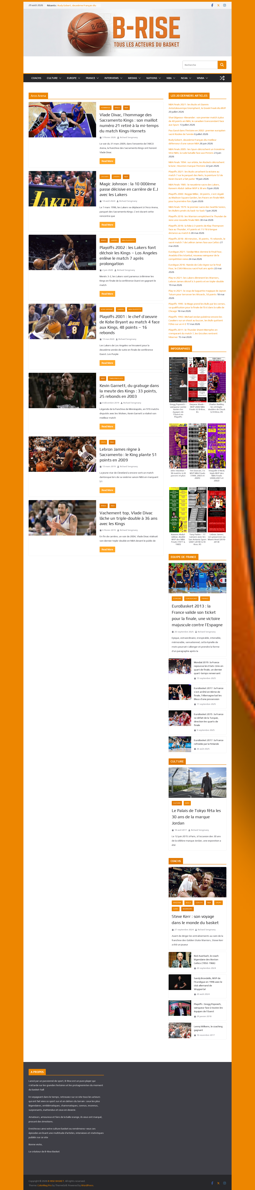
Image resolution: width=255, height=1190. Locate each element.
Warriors (187, 909)
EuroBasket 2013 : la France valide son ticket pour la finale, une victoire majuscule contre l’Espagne (197, 615)
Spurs (218, 903)
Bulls (188, 903)
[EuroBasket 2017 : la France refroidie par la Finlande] (180, 744)
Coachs (199, 903)
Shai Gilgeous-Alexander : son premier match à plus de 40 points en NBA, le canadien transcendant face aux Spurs (196, 121)
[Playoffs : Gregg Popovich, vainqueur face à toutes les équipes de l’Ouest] (180, 1010)
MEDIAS (132, 78)
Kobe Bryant (107, 309)
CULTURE (52, 78)
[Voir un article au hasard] (222, 78)
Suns (175, 909)
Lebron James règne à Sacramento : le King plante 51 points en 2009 (128, 454)
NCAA (184, 78)
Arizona (177, 903)
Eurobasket (191, 599)
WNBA (200, 78)
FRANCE (90, 78)
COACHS (36, 78)
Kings (117, 108)
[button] (59, 78)
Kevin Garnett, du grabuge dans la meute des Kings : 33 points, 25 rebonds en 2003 (129, 391)
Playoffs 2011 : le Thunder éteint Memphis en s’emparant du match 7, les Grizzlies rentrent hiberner (193, 333)
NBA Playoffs (128, 240)
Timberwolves (116, 378)
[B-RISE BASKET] (127, 11)
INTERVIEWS (111, 78)
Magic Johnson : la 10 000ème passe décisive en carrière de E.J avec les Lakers (129, 189)
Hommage (105, 108)
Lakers (116, 177)
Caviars (105, 177)
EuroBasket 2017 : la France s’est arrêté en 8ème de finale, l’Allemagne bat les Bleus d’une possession (208, 693)
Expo (187, 803)
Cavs (103, 442)
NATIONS (151, 78)
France (205, 599)
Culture (177, 803)
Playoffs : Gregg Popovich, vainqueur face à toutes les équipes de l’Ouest (208, 1008)
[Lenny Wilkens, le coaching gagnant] (180, 1031)
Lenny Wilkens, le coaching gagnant (208, 1028)
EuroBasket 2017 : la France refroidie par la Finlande (208, 742)
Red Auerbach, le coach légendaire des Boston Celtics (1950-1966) (206, 959)
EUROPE (71, 78)
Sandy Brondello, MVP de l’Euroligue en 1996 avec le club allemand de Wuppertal (208, 984)
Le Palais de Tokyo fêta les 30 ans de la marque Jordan (196, 816)
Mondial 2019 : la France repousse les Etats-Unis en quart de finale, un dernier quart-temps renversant (208, 668)
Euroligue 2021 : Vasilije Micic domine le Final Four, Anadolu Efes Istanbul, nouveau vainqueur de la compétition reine (195, 255)
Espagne (177, 599)
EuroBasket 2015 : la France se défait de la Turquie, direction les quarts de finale (208, 719)
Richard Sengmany (129, 137)
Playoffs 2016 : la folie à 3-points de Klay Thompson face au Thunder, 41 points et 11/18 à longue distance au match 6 (196, 229)
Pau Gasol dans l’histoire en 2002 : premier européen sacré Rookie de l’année (76, 6)
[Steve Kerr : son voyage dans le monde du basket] (197, 882)
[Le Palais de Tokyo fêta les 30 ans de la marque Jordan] (197, 782)
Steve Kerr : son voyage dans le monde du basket (195, 919)
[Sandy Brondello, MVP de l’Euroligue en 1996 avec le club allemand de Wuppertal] (180, 986)
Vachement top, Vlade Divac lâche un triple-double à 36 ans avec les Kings (128, 518)
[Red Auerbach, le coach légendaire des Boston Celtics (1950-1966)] (180, 962)
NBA (169, 78)
